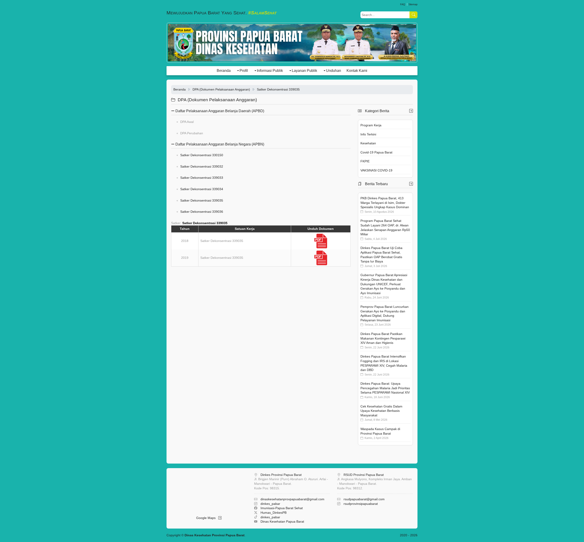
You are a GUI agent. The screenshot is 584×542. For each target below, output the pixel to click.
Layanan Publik (304, 71)
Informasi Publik (270, 71)
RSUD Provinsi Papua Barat (364, 475)
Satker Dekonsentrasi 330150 (201, 155)
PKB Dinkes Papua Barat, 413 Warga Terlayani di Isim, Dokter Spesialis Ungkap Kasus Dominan (384, 202)
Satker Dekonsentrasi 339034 (201, 189)
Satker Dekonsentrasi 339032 (201, 166)
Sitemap (413, 4)
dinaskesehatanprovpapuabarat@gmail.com (292, 499)
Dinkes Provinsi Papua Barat (281, 475)
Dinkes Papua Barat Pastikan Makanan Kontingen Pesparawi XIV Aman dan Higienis (382, 338)
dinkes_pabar (270, 504)
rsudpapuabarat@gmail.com (364, 499)
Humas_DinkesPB (274, 512)
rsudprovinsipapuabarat (361, 504)
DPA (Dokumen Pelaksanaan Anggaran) (221, 89)
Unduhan (333, 71)
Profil (244, 71)
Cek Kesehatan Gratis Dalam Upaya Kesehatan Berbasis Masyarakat (381, 411)
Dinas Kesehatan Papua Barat (282, 521)
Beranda (224, 71)
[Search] (413, 14)
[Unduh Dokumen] (320, 241)
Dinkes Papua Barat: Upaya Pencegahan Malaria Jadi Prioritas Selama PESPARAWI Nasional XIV (385, 388)
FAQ (402, 4)
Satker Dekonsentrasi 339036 (201, 211)
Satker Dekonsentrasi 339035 (278, 89)
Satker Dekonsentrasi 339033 (201, 177)
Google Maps (207, 518)
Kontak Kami (357, 71)
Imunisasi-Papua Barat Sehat (282, 508)
